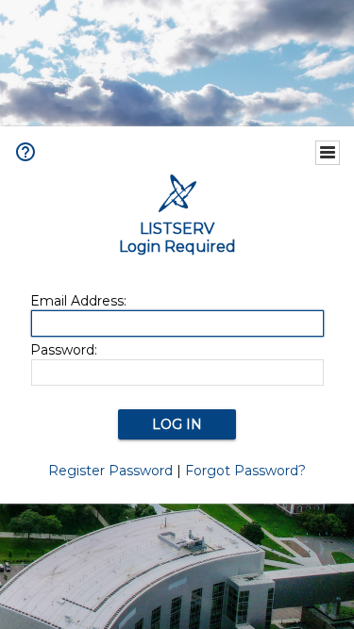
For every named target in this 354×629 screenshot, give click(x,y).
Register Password (110, 470)
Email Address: (78, 300)
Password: (63, 349)
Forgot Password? (245, 470)
